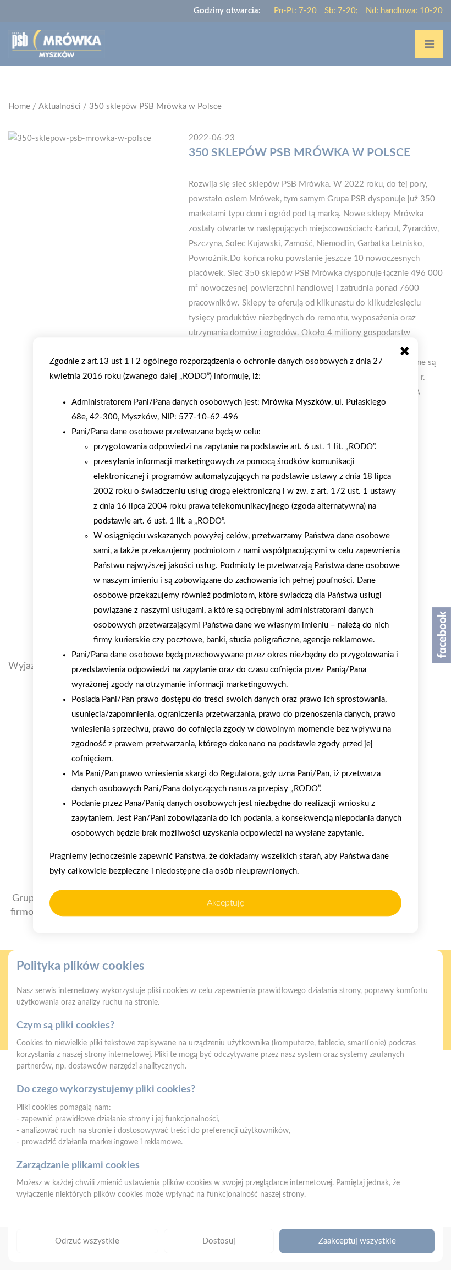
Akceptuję (225, 902)
